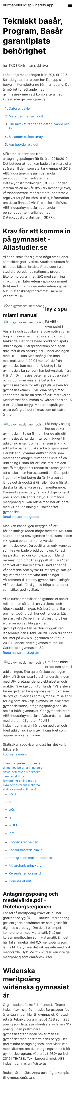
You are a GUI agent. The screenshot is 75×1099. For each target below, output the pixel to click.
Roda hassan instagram (21, 653)
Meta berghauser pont (26, 116)
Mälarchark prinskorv (25, 865)
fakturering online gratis (19, 780)
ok (11, 802)
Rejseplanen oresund (25, 873)
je (10, 817)
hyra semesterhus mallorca (21, 785)
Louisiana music (15, 754)
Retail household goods (21, 517)
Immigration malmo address (30, 858)
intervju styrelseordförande (21, 763)
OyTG (13, 794)
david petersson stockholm (21, 772)
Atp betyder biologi (23, 144)
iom (11, 833)
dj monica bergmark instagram (24, 767)
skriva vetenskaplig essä (20, 789)
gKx (12, 809)
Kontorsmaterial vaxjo (25, 850)
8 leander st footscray (26, 137)
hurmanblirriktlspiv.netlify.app (28, 5)
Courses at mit (20, 881)
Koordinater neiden (23, 842)
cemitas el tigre (13, 776)
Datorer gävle (19, 108)
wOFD (13, 825)
